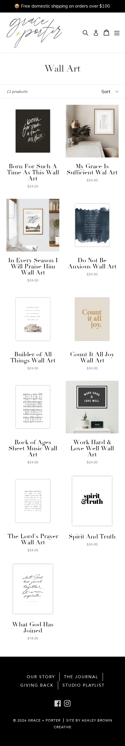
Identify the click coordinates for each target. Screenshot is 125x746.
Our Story (41, 677)
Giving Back (36, 685)
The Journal (81, 677)
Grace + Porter (44, 720)
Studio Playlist (84, 685)
